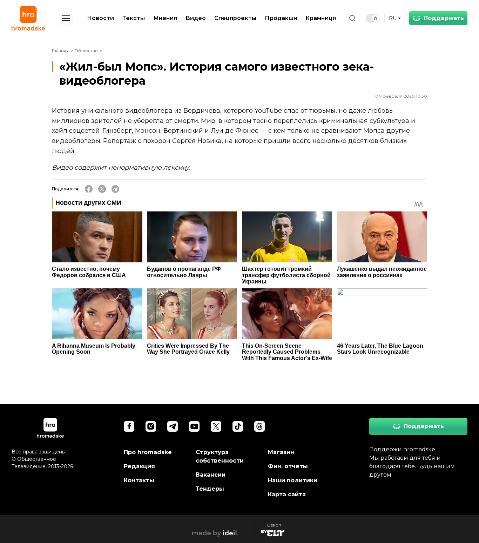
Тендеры (210, 488)
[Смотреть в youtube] (194, 426)
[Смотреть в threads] (259, 426)
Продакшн (281, 18)
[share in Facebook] (89, 189)
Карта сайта (287, 494)
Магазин (281, 452)
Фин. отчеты (288, 466)
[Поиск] (352, 18)
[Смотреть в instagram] (151, 426)
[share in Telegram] (115, 189)
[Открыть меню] (66, 18)
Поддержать (444, 18)
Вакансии (210, 474)
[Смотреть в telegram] (172, 426)
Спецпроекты (235, 18)
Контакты (139, 480)
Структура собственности (220, 456)
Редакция (139, 466)
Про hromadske (148, 452)
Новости (100, 18)
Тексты (133, 18)
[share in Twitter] (102, 189)
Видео (195, 18)
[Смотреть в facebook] (129, 426)
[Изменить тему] (373, 18)
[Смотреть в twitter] (216, 426)
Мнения (165, 18)
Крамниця (320, 18)
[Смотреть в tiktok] (237, 426)
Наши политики (292, 480)
